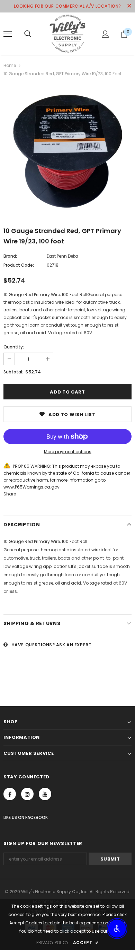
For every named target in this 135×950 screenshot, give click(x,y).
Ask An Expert (74, 645)
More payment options (67, 452)
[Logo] (67, 33)
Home (9, 65)
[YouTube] (45, 794)
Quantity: (13, 347)
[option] (67, 151)
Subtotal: (13, 372)
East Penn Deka (62, 256)
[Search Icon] (27, 34)
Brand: (10, 256)
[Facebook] (9, 794)
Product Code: (18, 265)
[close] (129, 6)
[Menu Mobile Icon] (7, 34)
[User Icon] (105, 34)
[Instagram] (27, 794)
